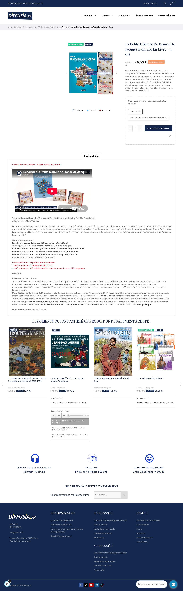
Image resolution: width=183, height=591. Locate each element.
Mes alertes (142, 542)
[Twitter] (86, 585)
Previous (66, 73)
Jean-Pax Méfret (58, 387)
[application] (70, 415)
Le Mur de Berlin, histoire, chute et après (46, 302)
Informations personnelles (148, 520)
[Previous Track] (53, 415)
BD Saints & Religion (102, 387)
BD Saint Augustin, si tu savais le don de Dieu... (112, 379)
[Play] (59, 415)
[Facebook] (81, 585)
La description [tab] (91, 156)
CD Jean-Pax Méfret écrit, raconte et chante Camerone (67, 379)
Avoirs (139, 529)
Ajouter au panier (159, 128)
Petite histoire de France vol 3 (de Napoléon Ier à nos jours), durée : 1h (45, 255)
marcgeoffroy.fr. (143, 305)
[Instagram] (97, 585)
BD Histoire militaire (16, 387)
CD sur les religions (145, 387)
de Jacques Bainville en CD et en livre (69, 305)
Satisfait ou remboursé (61, 536)
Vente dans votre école (104, 529)
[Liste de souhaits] (169, 136)
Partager (79, 110)
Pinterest (106, 110)
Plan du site (99, 538)
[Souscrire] (124, 495)
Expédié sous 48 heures (61, 525)
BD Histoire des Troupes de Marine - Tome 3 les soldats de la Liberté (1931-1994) (27, 379)
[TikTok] (102, 585)
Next (116, 73)
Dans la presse (100, 525)
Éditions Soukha (107, 296)
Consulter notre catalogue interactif (110, 520)
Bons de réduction (145, 538)
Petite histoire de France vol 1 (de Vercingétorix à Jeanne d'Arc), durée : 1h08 (48, 249)
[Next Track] (64, 415)
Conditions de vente (103, 533)
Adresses (141, 533)
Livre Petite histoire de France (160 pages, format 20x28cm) (40, 243)
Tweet (93, 110)
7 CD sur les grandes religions (150, 378)
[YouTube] (91, 585)
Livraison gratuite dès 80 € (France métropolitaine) (67, 530)
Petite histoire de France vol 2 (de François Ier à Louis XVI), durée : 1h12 (45, 252)
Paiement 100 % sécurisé (62, 520)
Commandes (143, 525)
